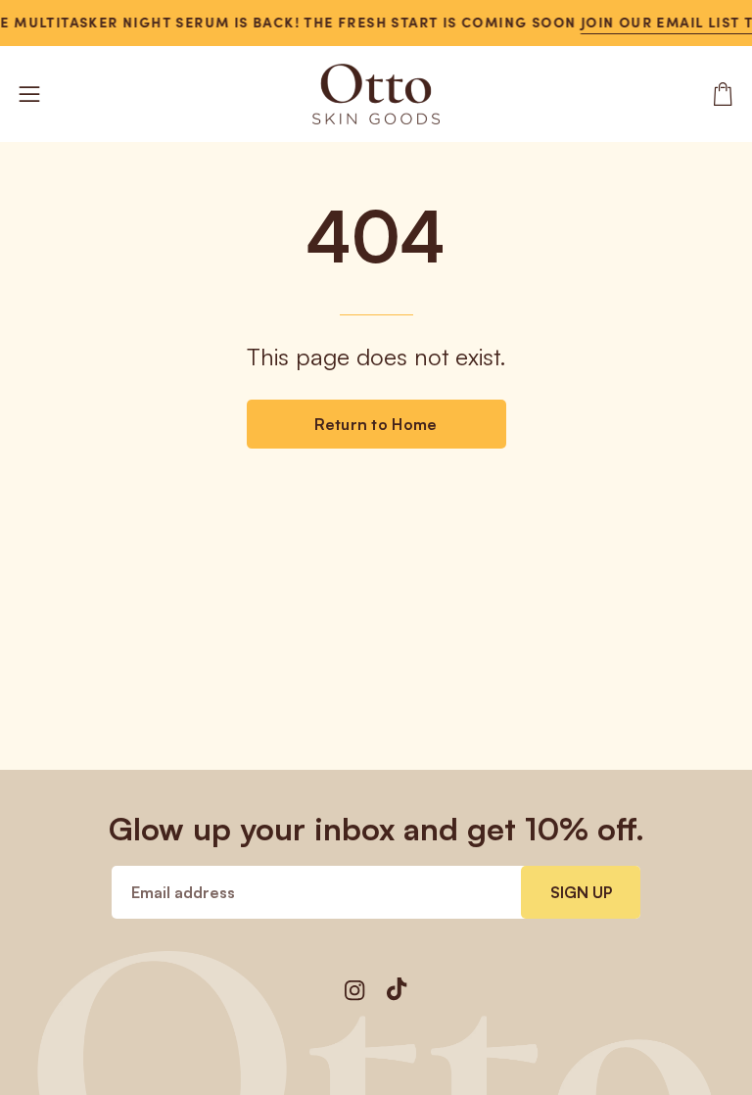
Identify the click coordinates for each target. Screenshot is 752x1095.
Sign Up (581, 892)
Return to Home (375, 424)
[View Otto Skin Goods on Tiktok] (397, 989)
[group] (376, 23)
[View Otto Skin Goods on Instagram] (355, 990)
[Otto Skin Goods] (376, 94)
